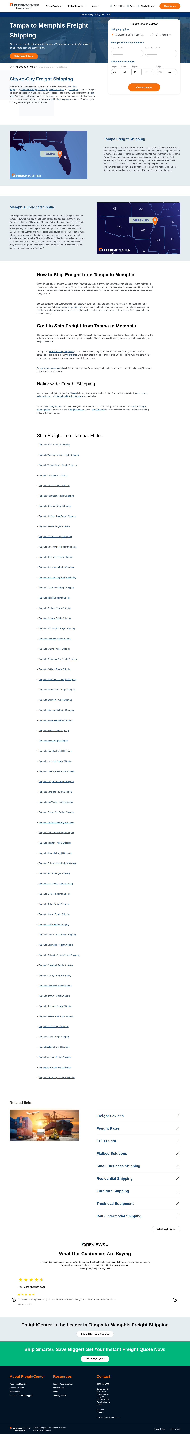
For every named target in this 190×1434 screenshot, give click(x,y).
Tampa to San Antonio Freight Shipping (56, 567)
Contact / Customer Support (21, 1395)
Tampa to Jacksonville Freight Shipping (57, 822)
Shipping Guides (60, 1395)
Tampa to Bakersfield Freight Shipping (56, 1016)
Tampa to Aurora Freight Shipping (54, 1037)
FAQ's (55, 1392)
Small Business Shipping (118, 1166)
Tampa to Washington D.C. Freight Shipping (59, 455)
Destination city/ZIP (153, 48)
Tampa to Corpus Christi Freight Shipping (57, 935)
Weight (158, 67)
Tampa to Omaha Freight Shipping (54, 649)
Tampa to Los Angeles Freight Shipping (57, 771)
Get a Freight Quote (23, 56)
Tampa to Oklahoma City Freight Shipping (58, 659)
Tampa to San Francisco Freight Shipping (58, 547)
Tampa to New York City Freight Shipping (57, 679)
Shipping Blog (58, 1388)
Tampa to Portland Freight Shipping (55, 608)
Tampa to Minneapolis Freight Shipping (56, 710)
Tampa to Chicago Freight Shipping (55, 975)
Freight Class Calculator (63, 1384)
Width (123, 67)
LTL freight (43, 90)
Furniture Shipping (113, 1191)
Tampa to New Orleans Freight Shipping (57, 690)
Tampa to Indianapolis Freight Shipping (56, 833)
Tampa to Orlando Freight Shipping (55, 639)
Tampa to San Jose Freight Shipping (55, 537)
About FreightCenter (18, 1384)
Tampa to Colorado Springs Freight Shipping (59, 955)
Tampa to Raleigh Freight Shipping (54, 598)
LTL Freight (106, 1141)
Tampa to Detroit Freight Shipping (54, 904)
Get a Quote (170, 6)
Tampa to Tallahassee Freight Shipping (56, 496)
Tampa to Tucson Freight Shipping (54, 486)
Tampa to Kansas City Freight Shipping (56, 812)
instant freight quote (52, 406)
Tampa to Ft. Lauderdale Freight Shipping (58, 863)
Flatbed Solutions (112, 1153)
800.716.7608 (98, 410)
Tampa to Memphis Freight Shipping (55, 751)
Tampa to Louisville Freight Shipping (55, 761)
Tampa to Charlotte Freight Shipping (55, 986)
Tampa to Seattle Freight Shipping (54, 526)
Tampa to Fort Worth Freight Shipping (56, 884)
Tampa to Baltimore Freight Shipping (55, 1006)
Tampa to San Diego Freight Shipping (56, 557)
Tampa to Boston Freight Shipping (54, 996)
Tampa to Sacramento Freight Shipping (56, 588)
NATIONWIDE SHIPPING (25, 67)
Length (114, 67)
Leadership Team (17, 1388)
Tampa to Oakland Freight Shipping (55, 669)
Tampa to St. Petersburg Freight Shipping (57, 516)
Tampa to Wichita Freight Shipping (54, 445)
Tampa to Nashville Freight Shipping (55, 700)
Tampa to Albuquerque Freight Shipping (57, 1078)
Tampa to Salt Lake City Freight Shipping (57, 577)
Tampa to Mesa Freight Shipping (53, 741)
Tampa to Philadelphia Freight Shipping (57, 628)
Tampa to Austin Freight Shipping (54, 1026)
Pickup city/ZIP (117, 48)
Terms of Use (174, 1429)
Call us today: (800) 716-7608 (95, 14)
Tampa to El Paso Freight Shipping (54, 894)
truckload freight (56, 90)
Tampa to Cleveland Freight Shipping (56, 965)
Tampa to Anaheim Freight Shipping (55, 1067)
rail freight (73, 90)
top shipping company (59, 99)
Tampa (73, 393)
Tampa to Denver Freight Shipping (54, 914)
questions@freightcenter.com (108, 1417)
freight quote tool (77, 410)
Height (134, 67)
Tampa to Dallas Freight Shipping (54, 924)
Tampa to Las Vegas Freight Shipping (56, 802)
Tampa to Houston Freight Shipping (55, 843)
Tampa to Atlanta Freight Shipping (54, 1047)
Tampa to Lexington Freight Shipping (55, 792)
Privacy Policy (159, 1429)
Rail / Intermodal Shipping (119, 1216)
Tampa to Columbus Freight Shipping (56, 945)
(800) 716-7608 (103, 1384)
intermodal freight (29, 90)
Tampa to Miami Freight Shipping (54, 730)
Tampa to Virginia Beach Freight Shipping (58, 465)
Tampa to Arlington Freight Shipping (55, 1057)
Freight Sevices (110, 1116)
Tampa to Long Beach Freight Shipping (56, 782)
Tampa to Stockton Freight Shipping (55, 506)
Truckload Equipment (115, 1203)
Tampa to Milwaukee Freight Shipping (56, 720)
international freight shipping (68, 396)
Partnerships (15, 1392)
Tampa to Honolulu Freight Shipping (55, 853)
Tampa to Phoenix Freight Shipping (55, 618)
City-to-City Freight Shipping (95, 1334)
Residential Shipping (115, 1178)
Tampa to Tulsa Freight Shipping (53, 475)
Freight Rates (108, 1128)
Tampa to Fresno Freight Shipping (54, 873)
